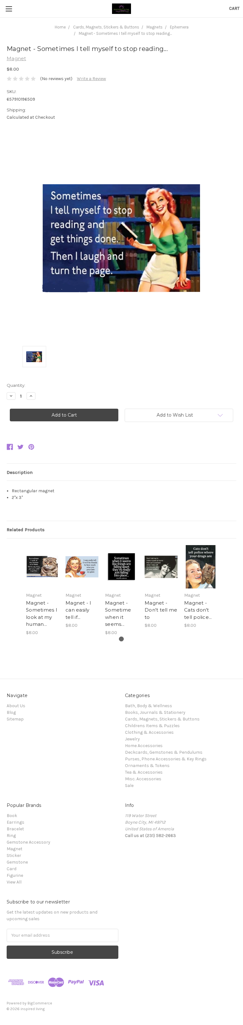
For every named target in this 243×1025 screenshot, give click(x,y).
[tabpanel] (42, 590)
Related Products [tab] (26, 529)
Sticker (14, 855)
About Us (16, 705)
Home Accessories (144, 745)
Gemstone (17, 862)
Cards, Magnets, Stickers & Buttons (162, 719)
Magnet (14, 849)
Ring (11, 835)
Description (20, 472)
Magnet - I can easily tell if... (78, 610)
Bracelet (15, 829)
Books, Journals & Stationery (155, 712)
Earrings (15, 822)
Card (11, 868)
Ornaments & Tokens (147, 765)
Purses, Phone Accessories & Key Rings (166, 759)
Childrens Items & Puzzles (152, 725)
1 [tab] (121, 639)
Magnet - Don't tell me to (161, 610)
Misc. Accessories (143, 779)
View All (14, 882)
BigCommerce (40, 1003)
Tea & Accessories (144, 772)
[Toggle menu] (8, 8)
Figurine (15, 875)
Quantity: (16, 385)
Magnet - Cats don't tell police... (198, 610)
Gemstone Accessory (28, 842)
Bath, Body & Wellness (148, 705)
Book (12, 815)
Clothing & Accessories (149, 732)
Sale (129, 785)
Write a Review (91, 78)
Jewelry (132, 739)
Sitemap (15, 719)
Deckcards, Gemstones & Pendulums (163, 752)
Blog (11, 712)
